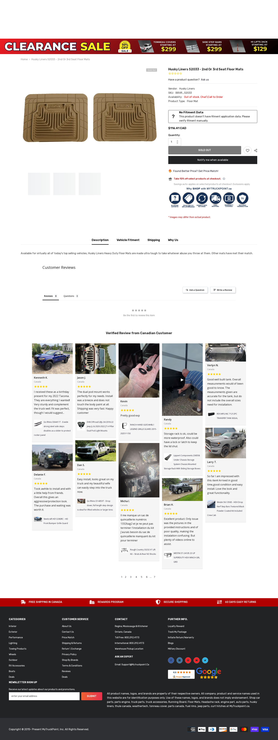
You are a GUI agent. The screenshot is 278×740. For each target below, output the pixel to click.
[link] (41, 602)
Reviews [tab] (48, 295)
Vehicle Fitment (128, 240)
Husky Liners (187, 88)
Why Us (173, 240)
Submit (92, 696)
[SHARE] (254, 150)
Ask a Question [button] (196, 289)
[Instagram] (179, 660)
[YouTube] (197, 660)
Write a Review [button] (224, 289)
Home (24, 59)
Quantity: (174, 135)
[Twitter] (205, 660)
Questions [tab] (69, 295)
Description (100, 240)
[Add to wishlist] (248, 150)
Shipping (154, 240)
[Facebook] (171, 660)
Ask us (205, 79)
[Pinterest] (188, 660)
